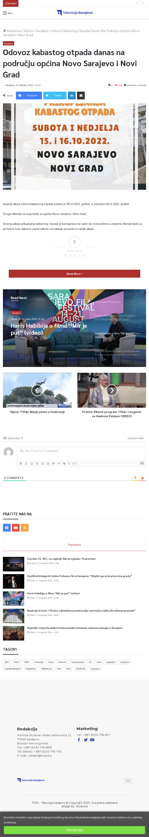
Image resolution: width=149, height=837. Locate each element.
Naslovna (13, 30)
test (59, 668)
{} (69, 463)
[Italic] (26, 463)
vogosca (95, 668)
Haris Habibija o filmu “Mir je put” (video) (53, 593)
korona (62, 661)
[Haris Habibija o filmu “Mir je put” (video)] (13, 598)
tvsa (68, 668)
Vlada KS (80, 668)
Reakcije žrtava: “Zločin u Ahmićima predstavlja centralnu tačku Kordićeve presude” (66, 3)
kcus (51, 661)
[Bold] (20, 463)
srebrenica (46, 668)
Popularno (74, 544)
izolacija (38, 661)
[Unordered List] (48, 463)
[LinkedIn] (72, 95)
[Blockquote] (53, 463)
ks (90, 661)
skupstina (31, 668)
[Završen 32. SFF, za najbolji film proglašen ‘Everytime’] (13, 564)
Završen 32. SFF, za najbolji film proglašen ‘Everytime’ (61, 558)
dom (16, 661)
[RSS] (25, 528)
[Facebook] (7, 528)
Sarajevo (42, 30)
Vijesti (28, 30)
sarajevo (124, 661)
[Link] (64, 463)
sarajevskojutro (13, 668)
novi (99, 661)
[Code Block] (59, 463)
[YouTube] (16, 528)
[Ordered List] (42, 463)
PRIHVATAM (74, 830)
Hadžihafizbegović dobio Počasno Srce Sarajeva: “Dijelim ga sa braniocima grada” (79, 576)
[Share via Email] (81, 95)
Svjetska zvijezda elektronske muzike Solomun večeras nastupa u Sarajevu (48, 329)
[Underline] (31, 463)
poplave (111, 661)
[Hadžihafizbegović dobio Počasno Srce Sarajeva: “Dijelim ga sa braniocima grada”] (13, 581)
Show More (73, 273)
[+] (75, 463)
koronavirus (78, 661)
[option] (74, 328)
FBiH (26, 661)
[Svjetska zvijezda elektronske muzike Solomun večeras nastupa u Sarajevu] (13, 633)
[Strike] (37, 463)
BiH (7, 661)
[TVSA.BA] (74, 13)
